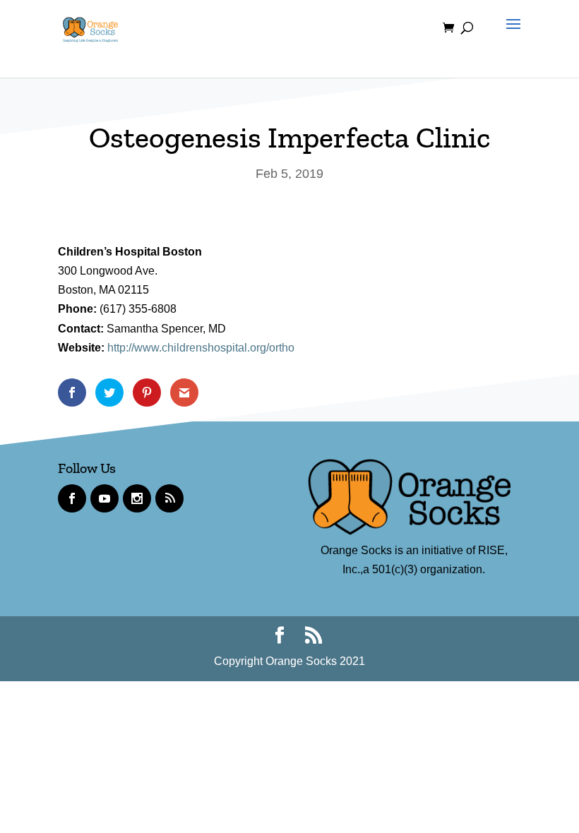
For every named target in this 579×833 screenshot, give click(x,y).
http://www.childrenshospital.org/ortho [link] (200, 348)
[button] (510, 36)
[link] (90, 27)
